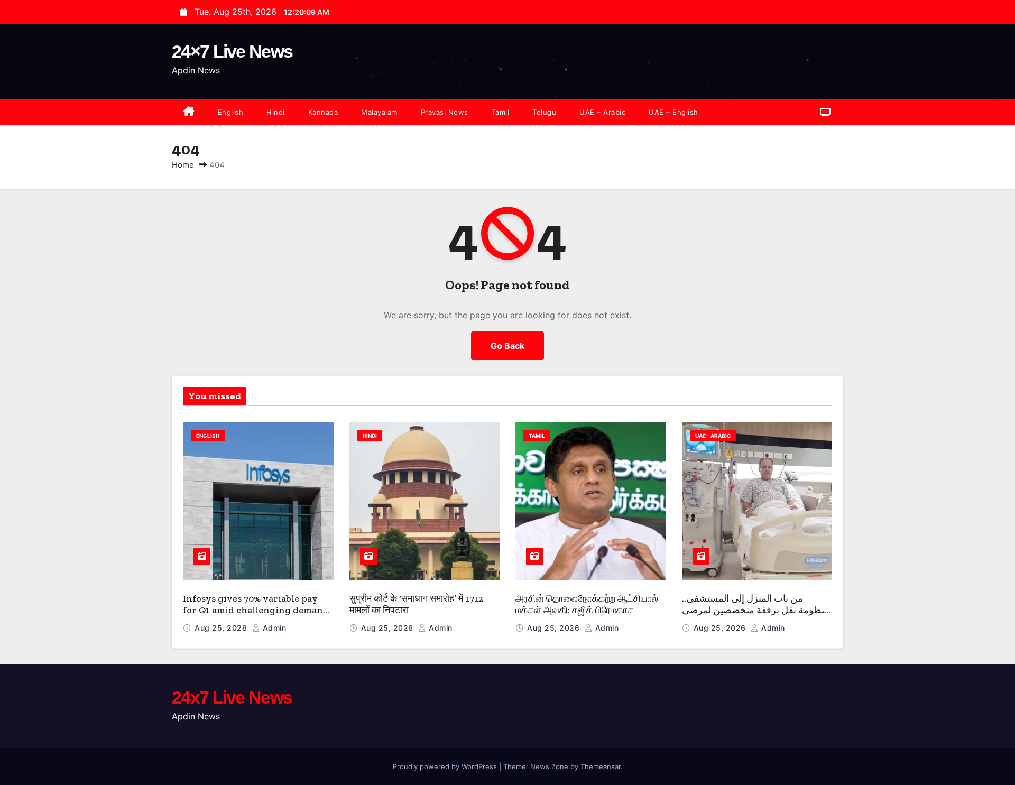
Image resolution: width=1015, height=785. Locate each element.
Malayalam (379, 112)
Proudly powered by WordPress (446, 766)
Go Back (507, 345)
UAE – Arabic (602, 112)
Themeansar (600, 766)
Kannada (323, 112)
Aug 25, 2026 (222, 627)
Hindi (275, 112)
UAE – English (673, 112)
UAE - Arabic (713, 435)
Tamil (501, 112)
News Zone (549, 766)
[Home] (189, 112)
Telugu (544, 112)
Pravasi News (444, 112)
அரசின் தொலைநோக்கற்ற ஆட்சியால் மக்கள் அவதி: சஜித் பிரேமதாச (586, 604)
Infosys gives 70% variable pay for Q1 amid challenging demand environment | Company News (256, 610)
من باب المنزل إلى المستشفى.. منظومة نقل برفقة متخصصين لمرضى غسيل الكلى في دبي (755, 610)
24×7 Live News (232, 51)
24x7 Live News (232, 697)
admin (273, 627)
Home (183, 165)
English (231, 112)
